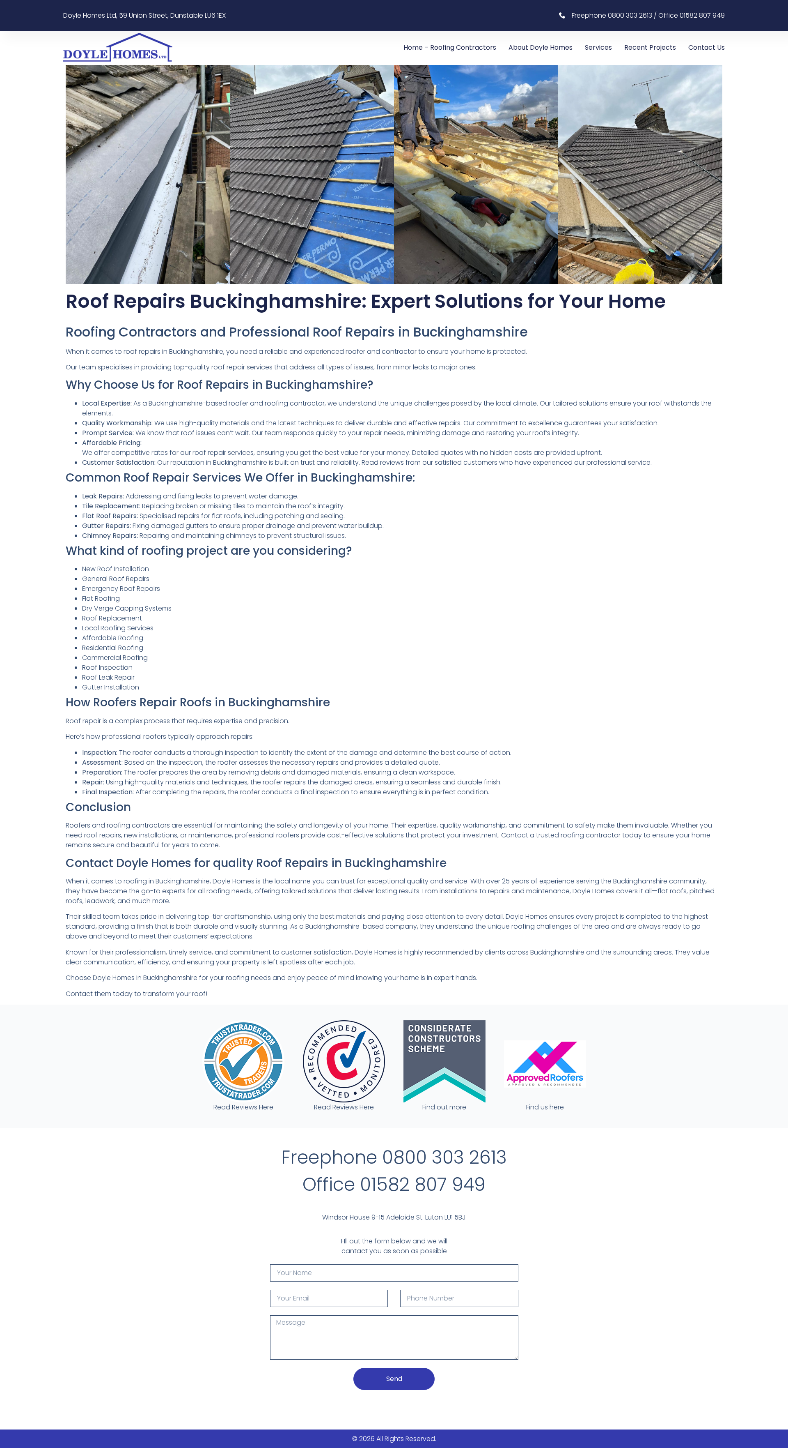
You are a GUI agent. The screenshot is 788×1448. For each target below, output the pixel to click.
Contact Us (706, 47)
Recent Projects (650, 47)
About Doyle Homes (541, 47)
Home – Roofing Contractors (449, 47)
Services (598, 47)
